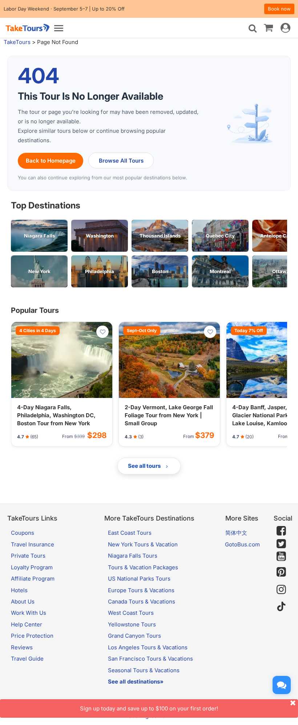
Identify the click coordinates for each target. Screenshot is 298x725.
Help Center (26, 624)
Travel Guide (27, 658)
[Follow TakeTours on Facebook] (281, 530)
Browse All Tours (121, 160)
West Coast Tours (131, 612)
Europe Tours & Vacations (141, 590)
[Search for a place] (252, 28)
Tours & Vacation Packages (143, 567)
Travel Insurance (32, 544)
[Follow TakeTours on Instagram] (281, 589)
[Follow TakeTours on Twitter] (281, 543)
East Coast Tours (130, 532)
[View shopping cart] (268, 27)
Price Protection (32, 635)
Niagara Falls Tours (132, 555)
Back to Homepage (51, 160)
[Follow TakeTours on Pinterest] (281, 572)
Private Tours (28, 555)
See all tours (145, 465)
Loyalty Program (32, 567)
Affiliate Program (33, 578)
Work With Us (28, 612)
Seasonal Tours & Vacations (144, 670)
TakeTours (17, 42)
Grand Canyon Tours (134, 635)
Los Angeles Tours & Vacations (148, 647)
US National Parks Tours (139, 578)
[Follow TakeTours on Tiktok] (281, 606)
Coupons (22, 532)
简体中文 (236, 532)
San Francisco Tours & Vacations (150, 658)
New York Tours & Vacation (143, 544)
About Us (23, 601)
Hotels (19, 590)
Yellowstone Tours (132, 624)
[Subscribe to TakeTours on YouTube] (281, 556)
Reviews (22, 647)
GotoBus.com (242, 544)
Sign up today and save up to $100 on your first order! (149, 708)
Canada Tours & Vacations (141, 601)
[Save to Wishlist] (102, 332)
